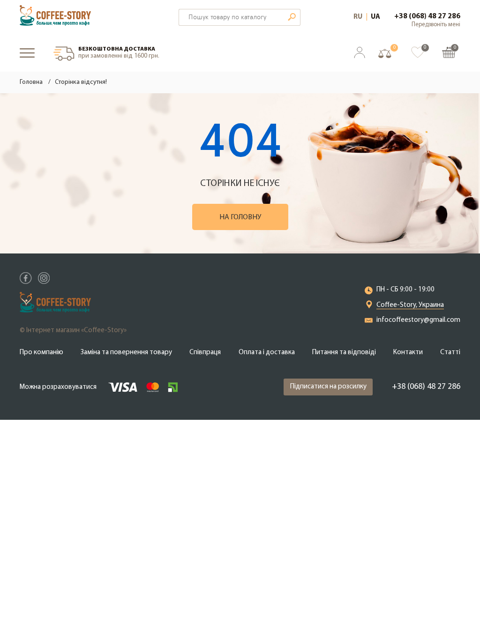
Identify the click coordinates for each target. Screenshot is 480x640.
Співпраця (205, 352)
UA (375, 17)
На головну (240, 217)
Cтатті (450, 352)
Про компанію (41, 352)
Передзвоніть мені (436, 25)
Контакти (408, 352)
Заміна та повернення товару (126, 352)
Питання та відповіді (344, 352)
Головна (31, 82)
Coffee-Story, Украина (410, 305)
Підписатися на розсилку (328, 386)
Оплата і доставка (267, 352)
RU (357, 17)
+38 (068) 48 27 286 (427, 16)
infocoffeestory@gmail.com (418, 320)
